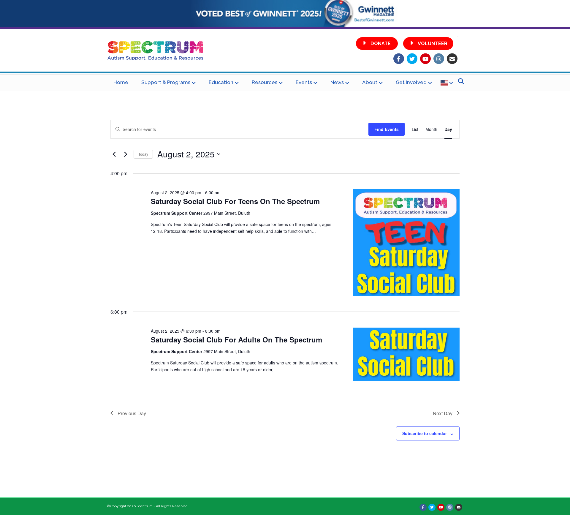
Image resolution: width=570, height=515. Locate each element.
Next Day (442, 413)
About (369, 82)
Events (304, 82)
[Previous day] (114, 154)
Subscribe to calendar (424, 433)
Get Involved (411, 82)
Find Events (386, 129)
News (337, 82)
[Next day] (125, 154)
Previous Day (132, 413)
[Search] (459, 81)
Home (120, 82)
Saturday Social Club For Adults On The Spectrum (236, 339)
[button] (377, 43)
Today (143, 154)
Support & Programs (165, 82)
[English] (447, 83)
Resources (264, 82)
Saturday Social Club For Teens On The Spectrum (235, 201)
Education (221, 82)
